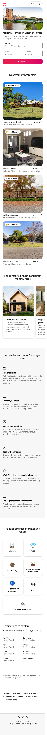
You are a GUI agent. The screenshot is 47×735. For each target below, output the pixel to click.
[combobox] (23, 46)
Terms (17, 724)
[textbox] (13, 54)
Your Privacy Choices (29, 724)
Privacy (10, 724)
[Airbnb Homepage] (4, 3)
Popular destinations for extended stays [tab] (18, 631)
